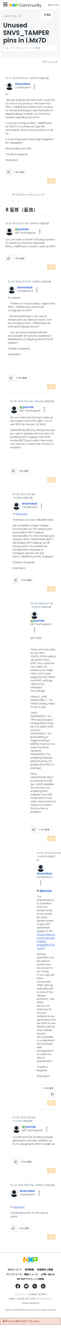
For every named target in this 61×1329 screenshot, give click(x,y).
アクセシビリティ (44, 1299)
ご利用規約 (32, 1294)
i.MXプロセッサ (13, 16)
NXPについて (15, 1269)
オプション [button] (48, 62)
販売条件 (42, 1294)
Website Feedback (30, 1303)
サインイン (53, 5)
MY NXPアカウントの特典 (30, 1279)
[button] (34, 86)
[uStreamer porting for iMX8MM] (18, 201)
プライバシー (20, 1294)
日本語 (47, 14)
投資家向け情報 (45, 1269)
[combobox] (30, 48)
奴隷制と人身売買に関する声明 (22, 1299)
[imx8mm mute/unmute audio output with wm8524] (13, 201)
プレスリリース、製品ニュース (22, 1274)
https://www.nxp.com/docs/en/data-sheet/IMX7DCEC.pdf (46, 941)
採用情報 (29, 1269)
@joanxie (21, 514)
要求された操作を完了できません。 (23, 1321)
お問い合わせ (48, 1274)
